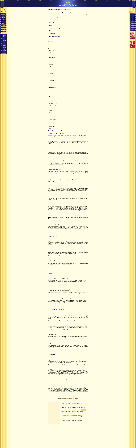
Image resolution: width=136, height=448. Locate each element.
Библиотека (50, 421)
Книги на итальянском (79, 420)
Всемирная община (3, 23)
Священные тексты (51, 410)
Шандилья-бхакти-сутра (73, 403)
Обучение (4, 31)
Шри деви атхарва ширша (80, 411)
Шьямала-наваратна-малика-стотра (76, 416)
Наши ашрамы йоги (3, 19)
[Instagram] (5, 11)
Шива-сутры (78, 407)
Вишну (81, 135)
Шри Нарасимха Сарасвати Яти (64, 142)
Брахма (79, 135)
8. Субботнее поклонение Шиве (54, 36)
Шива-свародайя (74, 407)
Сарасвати (58, 135)
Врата (48, 387)
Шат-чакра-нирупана (79, 403)
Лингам (53, 337)
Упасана (51, 387)
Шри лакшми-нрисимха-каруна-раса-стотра (73, 412)
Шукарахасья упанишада (63, 416)
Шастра (76, 215)
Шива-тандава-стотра (83, 407)
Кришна (69, 390)
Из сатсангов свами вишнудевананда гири (65, 420)
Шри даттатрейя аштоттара (64, 411)
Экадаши (49, 251)
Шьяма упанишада (70, 416)
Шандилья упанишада (67, 403)
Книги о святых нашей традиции (64, 421)
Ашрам (55, 198)
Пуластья (86, 277)
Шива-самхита (69, 407)
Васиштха (53, 278)
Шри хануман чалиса (63, 415)
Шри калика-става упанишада (64, 412)
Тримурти (79, 293)
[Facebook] (4, 11)
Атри (81, 277)
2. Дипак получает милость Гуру (54, 19)
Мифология (79, 421)
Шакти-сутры (62, 403)
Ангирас (84, 277)
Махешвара (84, 135)
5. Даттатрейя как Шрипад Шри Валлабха (56, 28)
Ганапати (72, 342)
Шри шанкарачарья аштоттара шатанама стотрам (72, 415)
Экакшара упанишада (83, 416)
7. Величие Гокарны (52, 33)
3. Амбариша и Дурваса (52, 22)
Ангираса (58, 198)
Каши (64, 329)
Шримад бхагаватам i (80, 415)
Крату (50, 278)
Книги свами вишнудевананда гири (73, 421)
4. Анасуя (50, 25)
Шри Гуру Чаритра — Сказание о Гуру (55, 130)
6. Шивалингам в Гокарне (53, 30)
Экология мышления (3, 25)
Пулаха (48, 278)
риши (56, 198)
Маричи (80, 277)
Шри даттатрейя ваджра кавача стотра (72, 411)
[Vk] (3, 11)
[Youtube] (1, 11)
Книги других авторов (73, 420)
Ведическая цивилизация (3, 29)
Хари (55, 250)
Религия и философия (3, 17)
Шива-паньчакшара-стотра (64, 407)
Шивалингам (78, 373)
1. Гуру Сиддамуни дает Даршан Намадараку (57, 17)
